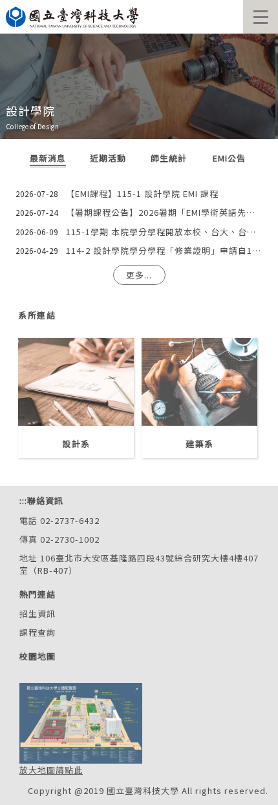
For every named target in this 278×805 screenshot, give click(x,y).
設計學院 (30, 110)
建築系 (199, 443)
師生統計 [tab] (169, 158)
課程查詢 (37, 632)
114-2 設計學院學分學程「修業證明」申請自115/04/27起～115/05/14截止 (164, 250)
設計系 (75, 443)
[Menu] (260, 17)
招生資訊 (37, 613)
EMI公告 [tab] (229, 158)
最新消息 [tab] (48, 158)
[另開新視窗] (76, 382)
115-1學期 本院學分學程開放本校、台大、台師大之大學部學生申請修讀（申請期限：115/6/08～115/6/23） (164, 231)
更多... (139, 275)
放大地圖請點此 (51, 770)
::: (23, 500)
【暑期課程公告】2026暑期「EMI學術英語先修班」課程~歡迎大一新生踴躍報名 (164, 212)
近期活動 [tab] (108, 158)
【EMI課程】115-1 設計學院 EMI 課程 (142, 193)
